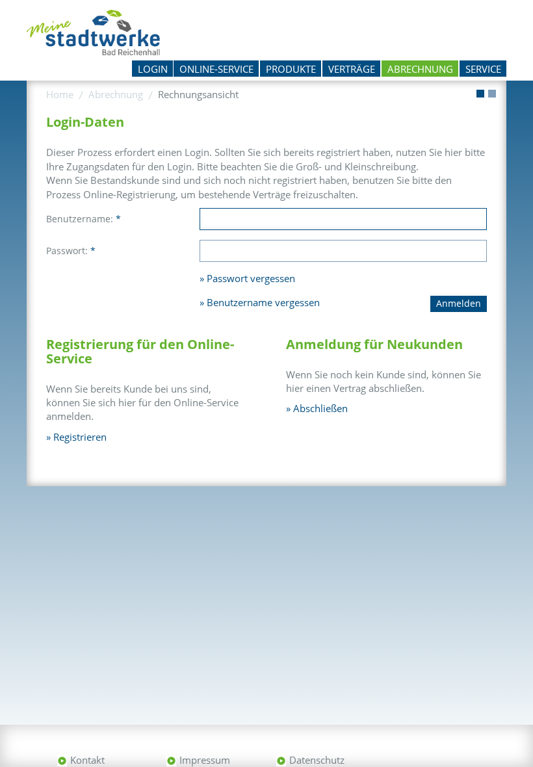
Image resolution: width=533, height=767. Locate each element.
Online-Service (216, 68)
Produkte (291, 68)
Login (153, 68)
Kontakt (87, 759)
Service (483, 68)
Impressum (204, 759)
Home (59, 94)
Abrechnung (420, 68)
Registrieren (80, 436)
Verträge (351, 68)
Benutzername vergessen (263, 302)
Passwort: (71, 250)
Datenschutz (316, 759)
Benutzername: (83, 219)
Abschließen (320, 408)
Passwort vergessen (251, 278)
